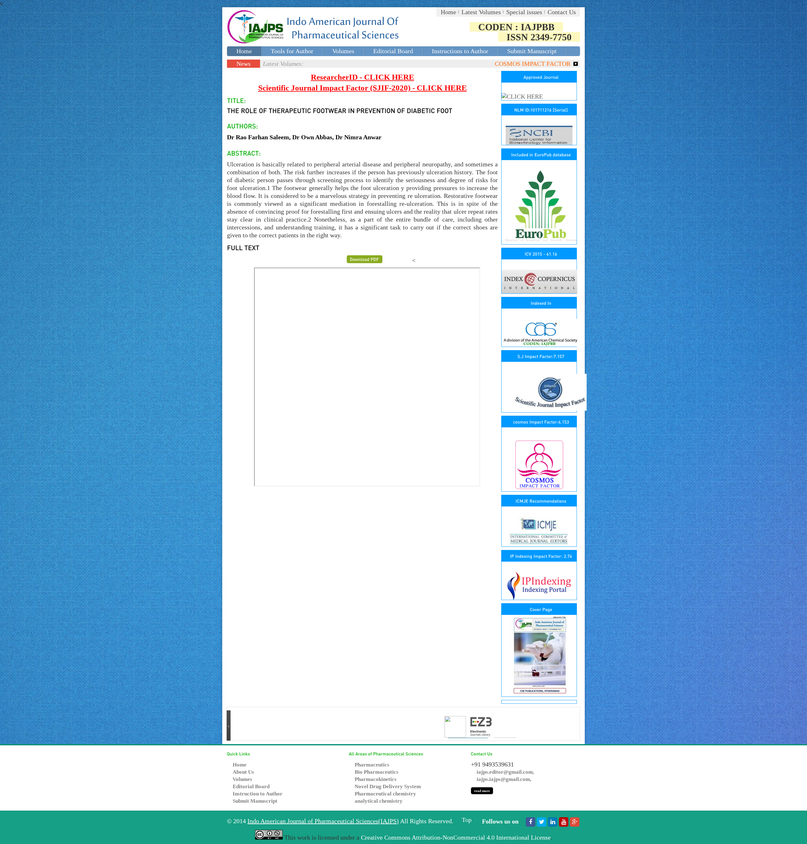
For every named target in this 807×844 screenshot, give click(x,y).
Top (467, 820)
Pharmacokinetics (376, 779)
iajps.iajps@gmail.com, (504, 779)
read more (482, 791)
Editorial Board (393, 51)
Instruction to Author (257, 794)
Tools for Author (292, 51)
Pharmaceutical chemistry (385, 794)
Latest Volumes (481, 12)
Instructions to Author (460, 51)
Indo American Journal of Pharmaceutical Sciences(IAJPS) (323, 821)
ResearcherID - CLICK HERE (362, 77)
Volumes (343, 51)
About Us (243, 772)
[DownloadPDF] (364, 259)
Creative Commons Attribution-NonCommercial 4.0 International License (456, 837)
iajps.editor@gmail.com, (505, 772)
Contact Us (562, 12)
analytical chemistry (379, 801)
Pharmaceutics (372, 765)
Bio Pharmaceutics (376, 772)
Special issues (524, 12)
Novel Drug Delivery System (388, 786)
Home (448, 12)
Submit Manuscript (532, 51)
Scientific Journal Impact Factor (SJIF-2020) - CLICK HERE (362, 88)
